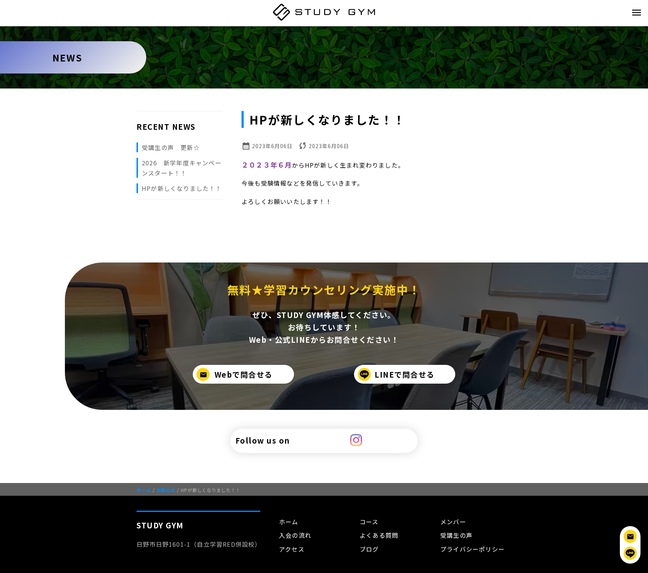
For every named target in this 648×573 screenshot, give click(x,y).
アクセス (291, 549)
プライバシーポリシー (472, 549)
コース (369, 521)
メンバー (453, 521)
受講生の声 (456, 535)
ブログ (369, 549)
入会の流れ (295, 535)
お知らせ (164, 490)
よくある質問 (379, 535)
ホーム (143, 490)
